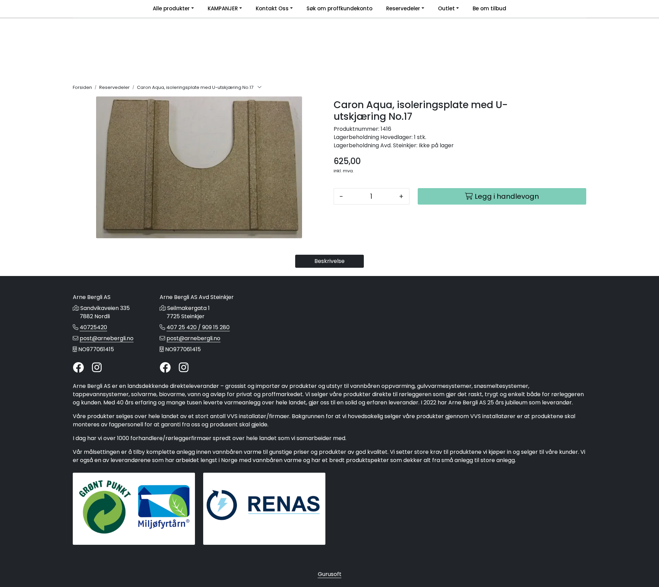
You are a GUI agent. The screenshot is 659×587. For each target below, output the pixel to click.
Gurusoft (330, 574)
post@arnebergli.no (107, 338)
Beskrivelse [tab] (329, 261)
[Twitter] (78, 368)
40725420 (93, 327)
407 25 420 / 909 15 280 (198, 327)
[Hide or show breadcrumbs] (259, 87)
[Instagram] (97, 368)
